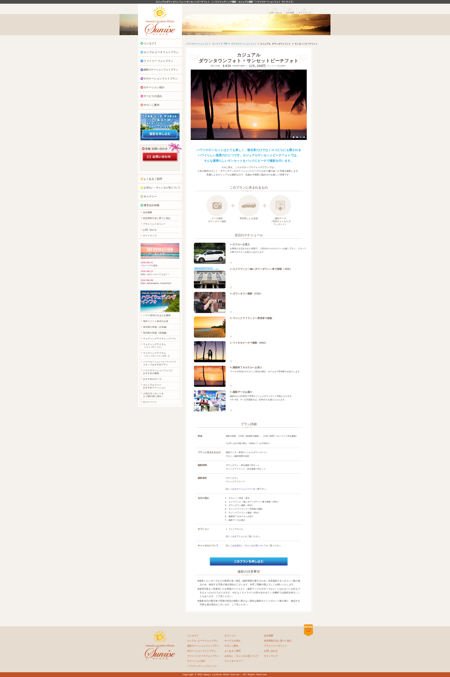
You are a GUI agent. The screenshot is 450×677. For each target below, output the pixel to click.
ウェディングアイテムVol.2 (156, 354)
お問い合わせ (275, 12)
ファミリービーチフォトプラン (203, 656)
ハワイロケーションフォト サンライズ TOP (206, 44)
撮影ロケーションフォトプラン (161, 69)
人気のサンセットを (153, 395)
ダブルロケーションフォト (243, 44)
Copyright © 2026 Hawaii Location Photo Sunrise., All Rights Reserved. (225, 674)
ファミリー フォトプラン (158, 61)
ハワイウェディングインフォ (202, 666)
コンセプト (150, 43)
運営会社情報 (151, 205)
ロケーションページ (243, 489)
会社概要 (290, 12)
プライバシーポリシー (154, 224)
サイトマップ (304, 12)
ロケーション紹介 (154, 87)
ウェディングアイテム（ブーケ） (160, 338)
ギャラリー (150, 196)
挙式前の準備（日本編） (155, 327)
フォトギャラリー (233, 661)
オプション (239, 536)
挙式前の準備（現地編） (155, 332)
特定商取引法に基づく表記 (156, 218)
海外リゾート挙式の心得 (155, 321)
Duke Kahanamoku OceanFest (156, 283)
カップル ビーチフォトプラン (161, 52)
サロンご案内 (151, 105)
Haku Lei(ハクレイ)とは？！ (155, 274)
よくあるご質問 (153, 179)
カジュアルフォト (154, 386)
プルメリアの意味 (149, 265)
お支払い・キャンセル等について (250, 545)
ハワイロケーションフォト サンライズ (160, 21)
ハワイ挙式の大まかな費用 (157, 315)
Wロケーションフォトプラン (161, 78)
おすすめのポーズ (152, 379)
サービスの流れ (153, 96)
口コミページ (150, 402)
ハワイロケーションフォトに (158, 372)
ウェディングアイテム (154, 345)
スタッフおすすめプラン (159, 363)
